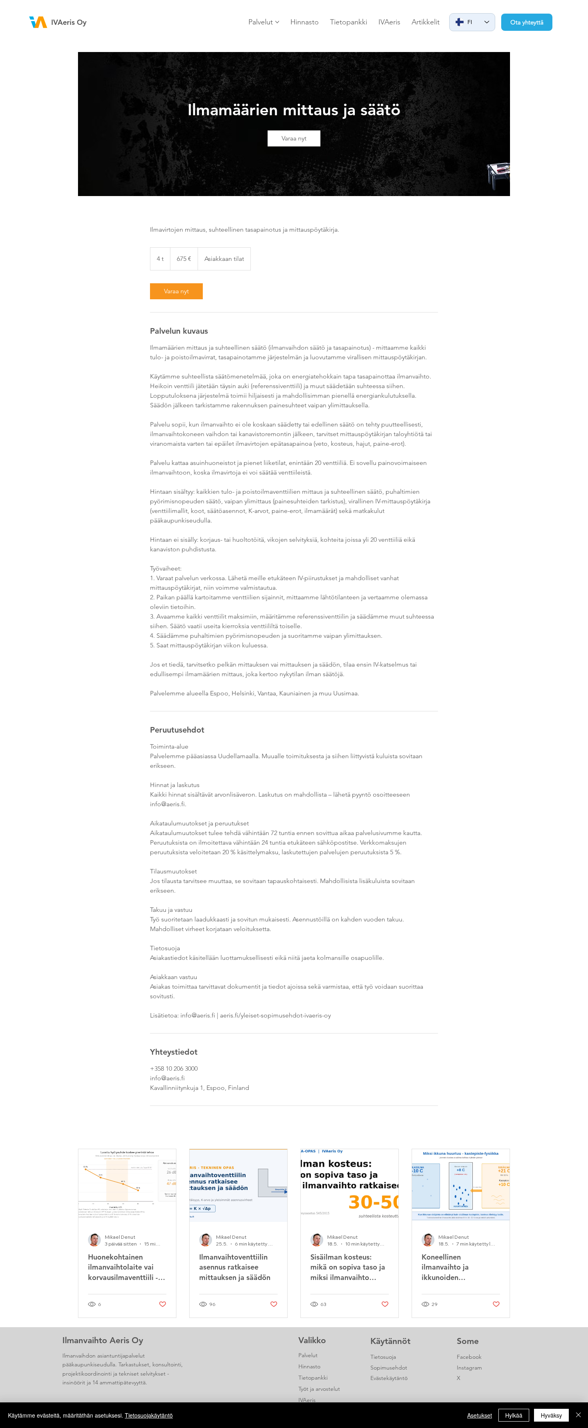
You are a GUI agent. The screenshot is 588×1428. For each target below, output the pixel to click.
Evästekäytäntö (389, 1378)
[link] (294, 138)
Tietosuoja (383, 1356)
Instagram (469, 1367)
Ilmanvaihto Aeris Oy (102, 1340)
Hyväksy (551, 1415)
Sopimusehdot (388, 1367)
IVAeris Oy (68, 22)
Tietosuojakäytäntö (149, 1415)
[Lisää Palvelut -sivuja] (277, 22)
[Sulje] (578, 1415)
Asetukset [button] (479, 1415)
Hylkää (513, 1415)
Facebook (469, 1356)
